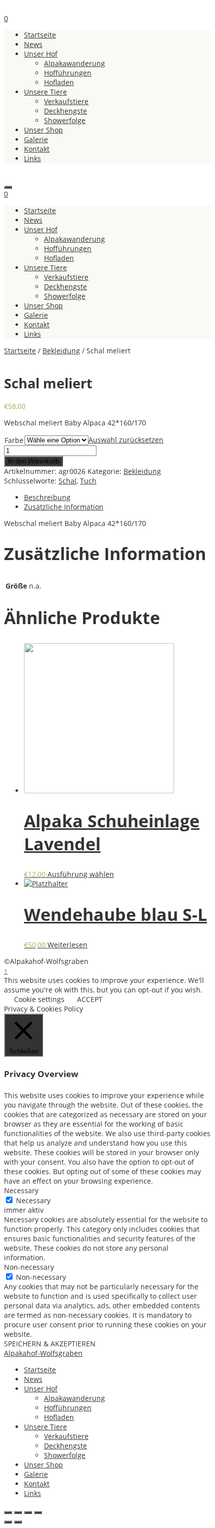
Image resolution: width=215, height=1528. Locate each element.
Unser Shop (43, 130)
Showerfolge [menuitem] (65, 1455)
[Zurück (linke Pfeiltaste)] (8, 1521)
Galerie (36, 139)
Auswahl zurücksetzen (126, 439)
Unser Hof (41, 54)
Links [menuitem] (32, 1493)
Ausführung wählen (81, 874)
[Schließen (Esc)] (8, 1512)
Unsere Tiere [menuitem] (45, 1426)
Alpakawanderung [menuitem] (74, 1398)
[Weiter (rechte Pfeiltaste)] (18, 1521)
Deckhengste (65, 111)
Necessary (33, 1200)
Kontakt (37, 149)
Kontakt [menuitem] (37, 1483)
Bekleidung (61, 350)
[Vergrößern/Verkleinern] (38, 1512)
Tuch (88, 480)
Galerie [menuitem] (36, 1474)
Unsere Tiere (45, 92)
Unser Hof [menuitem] (41, 1388)
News (33, 44)
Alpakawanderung (74, 63)
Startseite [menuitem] (40, 1369)
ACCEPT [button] (89, 999)
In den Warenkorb (33, 461)
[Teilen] (18, 1512)
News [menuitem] (33, 1379)
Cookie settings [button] (39, 999)
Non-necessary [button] (29, 1267)
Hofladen (59, 82)
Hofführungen (68, 73)
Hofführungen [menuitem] (68, 1407)
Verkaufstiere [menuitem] (66, 1436)
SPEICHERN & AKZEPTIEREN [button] (50, 1343)
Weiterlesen (68, 944)
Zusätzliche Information (64, 507)
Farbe (14, 440)
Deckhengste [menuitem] (65, 1445)
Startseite (40, 35)
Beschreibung (47, 497)
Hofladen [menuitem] (59, 1417)
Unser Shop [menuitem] (43, 1464)
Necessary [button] (21, 1190)
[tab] (117, 497)
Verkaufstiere (66, 101)
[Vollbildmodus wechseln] (28, 1512)
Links (32, 158)
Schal (67, 480)
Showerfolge (65, 120)
